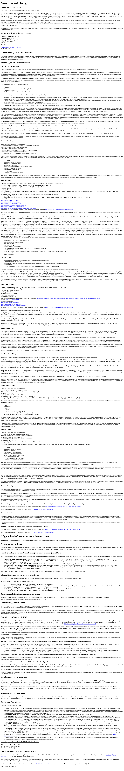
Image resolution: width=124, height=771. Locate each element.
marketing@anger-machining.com (11, 47)
